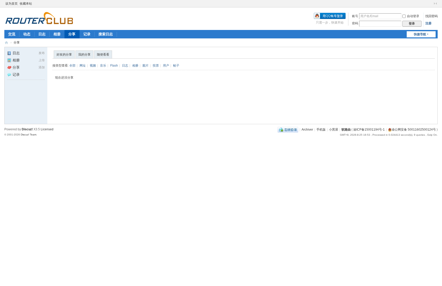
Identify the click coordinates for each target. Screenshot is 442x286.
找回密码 (431, 16)
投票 (156, 65)
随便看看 (103, 54)
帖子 (176, 65)
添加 (42, 67)
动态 (26, 34)
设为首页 (11, 3)
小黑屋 (333, 129)
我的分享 (84, 54)
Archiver (307, 129)
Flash (114, 65)
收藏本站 (26, 3)
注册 (428, 23)
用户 (166, 65)
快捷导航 (420, 34)
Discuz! (27, 129)
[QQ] (288, 129)
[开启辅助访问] (430, 3)
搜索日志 (105, 34)
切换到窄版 (435, 3)
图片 (145, 65)
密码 (355, 23)
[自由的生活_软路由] (39, 18)
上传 (42, 60)
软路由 (346, 129)
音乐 (103, 65)
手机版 (321, 129)
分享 (71, 34)
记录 (87, 34)
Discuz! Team (28, 134)
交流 (11, 34)
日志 (42, 34)
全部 (72, 65)
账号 (355, 16)
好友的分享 (64, 54)
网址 (83, 65)
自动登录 (413, 16)
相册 (57, 34)
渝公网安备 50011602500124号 (414, 129)
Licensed (47, 129)
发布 (42, 53)
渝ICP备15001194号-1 (369, 129)
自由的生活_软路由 (6, 42)
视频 (93, 65)
